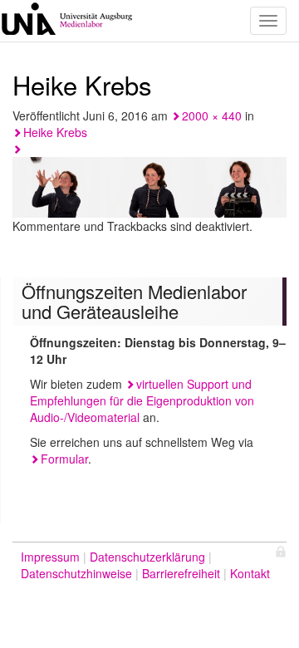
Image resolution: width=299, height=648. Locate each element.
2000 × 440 (212, 115)
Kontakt (250, 573)
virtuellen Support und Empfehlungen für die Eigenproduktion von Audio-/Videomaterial (142, 400)
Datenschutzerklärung (147, 556)
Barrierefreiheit (181, 573)
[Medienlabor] (66, 21)
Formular (64, 458)
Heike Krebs (55, 132)
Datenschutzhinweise (76, 573)
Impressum (50, 556)
